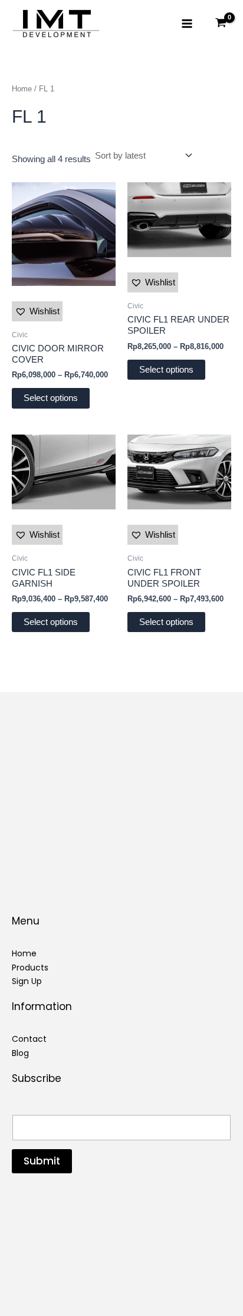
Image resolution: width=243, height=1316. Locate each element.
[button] (37, 311)
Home (22, 88)
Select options (51, 398)
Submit (42, 1161)
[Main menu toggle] (187, 23)
